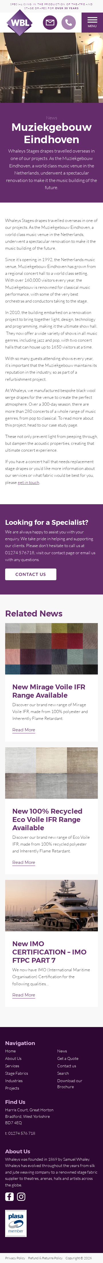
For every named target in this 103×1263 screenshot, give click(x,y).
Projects (12, 1088)
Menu (92, 26)
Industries (14, 1080)
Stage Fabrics (16, 1073)
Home (10, 1050)
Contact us (66, 1065)
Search (63, 1073)
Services (12, 1065)
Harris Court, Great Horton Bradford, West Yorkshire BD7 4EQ (29, 1116)
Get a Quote (67, 1058)
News (51, 117)
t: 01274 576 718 (20, 1133)
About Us (13, 1058)
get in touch (28, 482)
